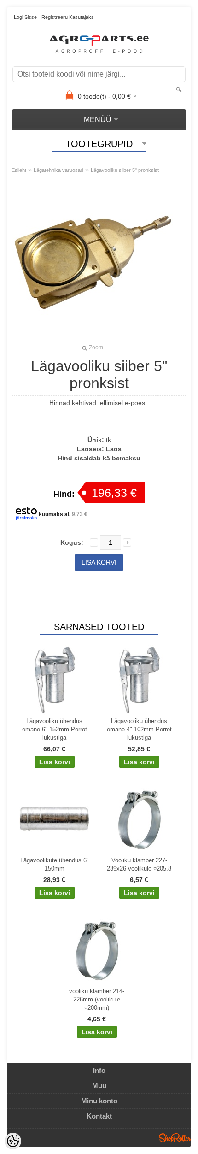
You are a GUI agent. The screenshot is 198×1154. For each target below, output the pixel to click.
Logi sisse (25, 17)
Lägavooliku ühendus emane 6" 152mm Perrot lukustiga (54, 729)
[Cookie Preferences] (13, 1141)
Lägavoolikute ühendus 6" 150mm (54, 864)
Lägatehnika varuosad (58, 170)
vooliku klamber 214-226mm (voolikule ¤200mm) (96, 999)
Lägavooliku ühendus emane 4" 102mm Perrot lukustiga (139, 729)
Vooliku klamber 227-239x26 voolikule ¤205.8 (139, 864)
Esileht (19, 170)
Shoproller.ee (175, 1137)
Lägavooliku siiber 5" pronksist (125, 170)
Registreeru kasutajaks (67, 17)
